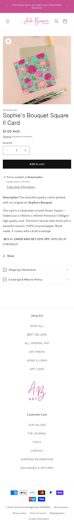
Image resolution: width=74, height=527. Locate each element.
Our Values (37, 424)
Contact (36, 450)
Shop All (37, 326)
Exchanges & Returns (36, 467)
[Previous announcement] (7, 6)
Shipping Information (37, 459)
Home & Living (37, 360)
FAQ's (37, 442)
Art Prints (37, 351)
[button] (7, 21)
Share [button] (10, 256)
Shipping (7, 136)
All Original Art (37, 343)
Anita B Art (19, 507)
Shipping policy (57, 513)
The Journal (37, 433)
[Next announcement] (67, 6)
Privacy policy (19, 513)
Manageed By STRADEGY (38, 507)
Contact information (39, 518)
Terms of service (38, 513)
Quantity (8, 142)
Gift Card (37, 369)
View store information (21, 187)
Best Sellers (37, 334)
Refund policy (61, 507)
